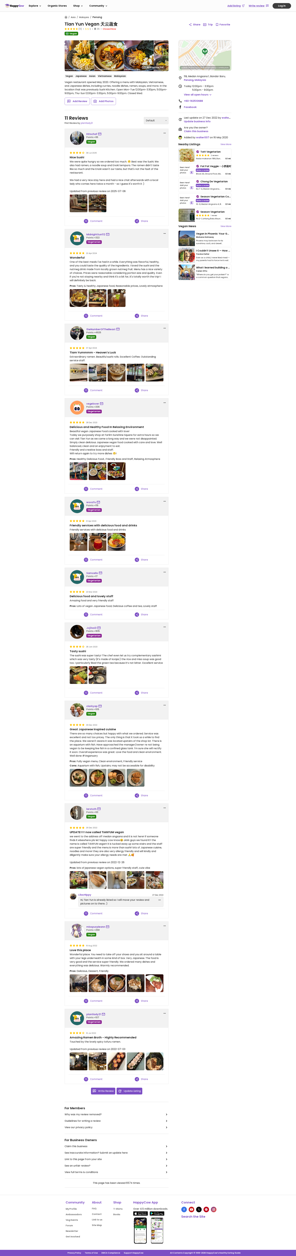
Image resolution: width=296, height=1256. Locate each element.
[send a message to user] (100, 134)
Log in (282, 6)
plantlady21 (87, 123)
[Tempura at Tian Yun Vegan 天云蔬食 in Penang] (78, 298)
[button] (205, 52)
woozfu (91, 502)
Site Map (97, 1225)
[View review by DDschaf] (77, 138)
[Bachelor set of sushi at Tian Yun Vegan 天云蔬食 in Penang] (97, 298)
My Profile (71, 1208)
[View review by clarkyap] (77, 710)
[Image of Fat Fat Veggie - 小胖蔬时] (187, 170)
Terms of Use (91, 1253)
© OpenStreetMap (208, 67)
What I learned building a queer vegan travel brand (228, 267)
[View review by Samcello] (77, 577)
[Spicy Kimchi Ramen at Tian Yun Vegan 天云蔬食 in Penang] (116, 542)
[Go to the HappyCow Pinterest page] (206, 1209)
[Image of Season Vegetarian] (187, 215)
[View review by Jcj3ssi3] (77, 631)
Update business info (197, 121)
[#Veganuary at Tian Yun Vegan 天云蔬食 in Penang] (78, 778)
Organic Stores (57, 6)
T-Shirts (118, 1208)
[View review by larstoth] (77, 812)
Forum (69, 1225)
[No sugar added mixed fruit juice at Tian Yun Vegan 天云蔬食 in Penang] (97, 542)
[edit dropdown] (159, 900)
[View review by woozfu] (77, 506)
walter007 (228, 118)
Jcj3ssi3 (91, 628)
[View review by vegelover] (77, 407)
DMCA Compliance (110, 1253)
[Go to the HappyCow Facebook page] (184, 1209)
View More (225, 144)
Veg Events (72, 1220)
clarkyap (92, 706)
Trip (210, 24)
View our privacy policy (78, 1127)
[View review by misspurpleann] (77, 930)
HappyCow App (145, 1202)
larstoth (91, 809)
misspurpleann (95, 927)
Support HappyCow (133, 1253)
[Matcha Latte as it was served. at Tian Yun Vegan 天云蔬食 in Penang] (78, 203)
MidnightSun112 (95, 234)
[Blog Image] (187, 238)
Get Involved (73, 1236)
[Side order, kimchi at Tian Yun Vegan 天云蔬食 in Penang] (154, 983)
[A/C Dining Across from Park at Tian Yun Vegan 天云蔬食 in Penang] (135, 372)
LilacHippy (84, 895)
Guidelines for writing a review (83, 1121)
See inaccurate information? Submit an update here (96, 1153)
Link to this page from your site (83, 1159)
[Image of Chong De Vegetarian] (187, 185)
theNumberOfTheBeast (100, 329)
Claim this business (76, 1146)
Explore (33, 6)
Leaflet (184, 67)
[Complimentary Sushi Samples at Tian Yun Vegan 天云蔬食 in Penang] (154, 372)
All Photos (155, 67)
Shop (76, 6)
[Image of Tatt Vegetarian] (187, 155)
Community (96, 6)
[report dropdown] (164, 133)
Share (196, 24)
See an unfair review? (77, 1165)
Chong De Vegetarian (214, 181)
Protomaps (194, 67)
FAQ (94, 1208)
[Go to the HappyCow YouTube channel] (191, 1209)
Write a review (202, 170)
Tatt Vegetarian (210, 152)
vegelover (92, 403)
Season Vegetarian (212, 212)
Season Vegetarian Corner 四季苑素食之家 (226, 196)
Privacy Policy (74, 1253)
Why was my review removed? (83, 1114)
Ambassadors (74, 1214)
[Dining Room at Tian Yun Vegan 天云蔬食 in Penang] (97, 372)
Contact (97, 1214)
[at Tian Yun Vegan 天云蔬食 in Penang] (78, 675)
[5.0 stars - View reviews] (203, 155)
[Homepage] (14, 6)
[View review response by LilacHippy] (73, 896)
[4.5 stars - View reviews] (71, 28)
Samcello (92, 573)
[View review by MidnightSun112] (77, 238)
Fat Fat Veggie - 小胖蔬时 (215, 166)
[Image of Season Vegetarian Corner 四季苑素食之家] (187, 200)
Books (116, 1214)
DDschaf (91, 134)
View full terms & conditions (81, 1172)
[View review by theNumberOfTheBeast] (77, 333)
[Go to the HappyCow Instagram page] (213, 1209)
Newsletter (72, 1231)
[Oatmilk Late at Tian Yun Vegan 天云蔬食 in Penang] (116, 372)
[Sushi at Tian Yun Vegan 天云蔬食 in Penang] (116, 471)
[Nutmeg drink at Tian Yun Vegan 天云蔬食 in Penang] (116, 298)
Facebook (190, 107)
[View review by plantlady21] (77, 1018)
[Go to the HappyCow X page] (199, 1209)
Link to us (97, 1219)
